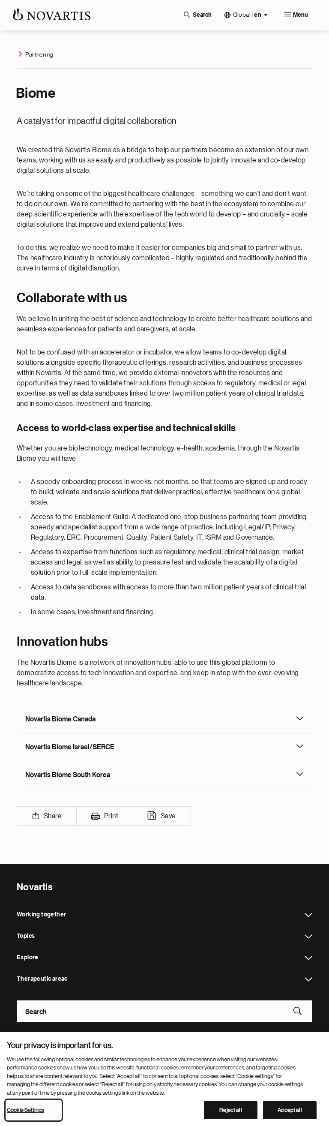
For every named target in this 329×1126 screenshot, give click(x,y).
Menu (300, 15)
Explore (308, 958)
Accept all (290, 1110)
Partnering (39, 54)
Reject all (230, 1110)
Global (247, 15)
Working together (308, 915)
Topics (308, 936)
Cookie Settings (25, 1110)
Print (111, 816)
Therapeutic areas (308, 979)
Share (53, 816)
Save (168, 816)
